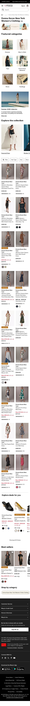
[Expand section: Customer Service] (15, 604)
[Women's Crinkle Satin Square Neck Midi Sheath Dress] (8, 462)
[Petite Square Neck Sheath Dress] (22, 355)
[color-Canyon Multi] (3, 267)
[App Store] (6, 669)
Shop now (4, 115)
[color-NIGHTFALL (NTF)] (17, 306)
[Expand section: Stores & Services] (15, 613)
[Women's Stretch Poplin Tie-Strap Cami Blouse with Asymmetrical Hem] (8, 355)
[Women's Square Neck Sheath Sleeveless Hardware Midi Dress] (22, 279)
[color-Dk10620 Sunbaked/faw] (5, 582)
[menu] (2, 6)
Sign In (23, 5)
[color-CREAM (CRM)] (20, 306)
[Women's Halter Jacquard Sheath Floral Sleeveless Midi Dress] (8, 279)
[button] (27, 105)
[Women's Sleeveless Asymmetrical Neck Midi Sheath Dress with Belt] (8, 205)
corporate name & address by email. (14, 697)
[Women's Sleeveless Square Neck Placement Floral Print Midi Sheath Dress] (8, 171)
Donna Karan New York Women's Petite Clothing (15, 592)
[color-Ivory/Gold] (16, 531)
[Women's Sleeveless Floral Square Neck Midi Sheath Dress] (8, 394)
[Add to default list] (12, 552)
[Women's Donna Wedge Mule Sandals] (8, 506)
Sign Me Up (15, 629)
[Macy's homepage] (2, 15)
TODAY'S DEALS (6, 1)
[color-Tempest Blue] (9, 528)
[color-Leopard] (19, 531)
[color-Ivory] (6, 528)
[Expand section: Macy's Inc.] (15, 617)
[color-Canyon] (5, 382)
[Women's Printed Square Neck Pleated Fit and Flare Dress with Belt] (22, 318)
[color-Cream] (3, 382)
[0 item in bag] (27, 6)
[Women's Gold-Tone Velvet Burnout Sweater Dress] (20, 558)
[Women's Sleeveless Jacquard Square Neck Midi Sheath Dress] (8, 318)
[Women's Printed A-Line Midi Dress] (22, 431)
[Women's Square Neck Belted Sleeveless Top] (22, 205)
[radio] (17, 227)
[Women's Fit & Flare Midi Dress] (22, 394)
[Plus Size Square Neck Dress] (8, 431)
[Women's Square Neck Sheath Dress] (22, 462)
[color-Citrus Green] (5, 267)
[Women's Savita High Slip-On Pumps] (20, 506)
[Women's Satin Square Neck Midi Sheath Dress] (22, 239)
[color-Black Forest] (17, 227)
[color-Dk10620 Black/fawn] (3, 582)
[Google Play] (19, 669)
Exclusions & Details (12, 647)
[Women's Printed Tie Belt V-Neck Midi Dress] (7, 558)
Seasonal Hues (5, 153)
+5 (23, 530)
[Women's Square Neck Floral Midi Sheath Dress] (22, 171)
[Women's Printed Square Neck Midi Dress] (8, 239)
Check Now (20, 647)
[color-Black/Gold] (21, 531)
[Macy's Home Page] (8, 6)
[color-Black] (20, 227)
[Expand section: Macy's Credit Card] (15, 608)
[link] (8, 187)
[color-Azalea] (17, 487)
